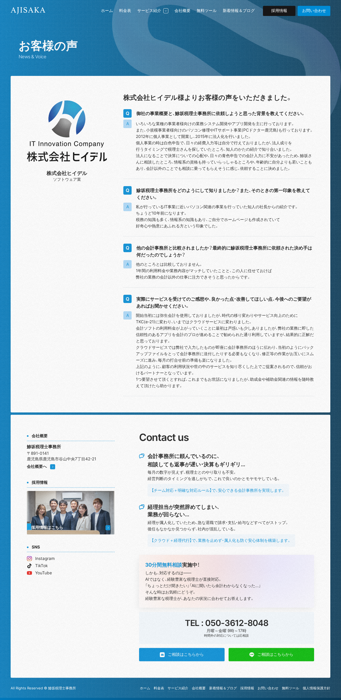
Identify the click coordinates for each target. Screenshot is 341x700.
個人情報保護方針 (316, 688)
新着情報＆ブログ (239, 10)
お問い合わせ (268, 688)
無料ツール (207, 10)
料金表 (125, 10)
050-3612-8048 (236, 623)
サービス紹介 (149, 10)
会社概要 (182, 10)
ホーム (107, 10)
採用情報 (279, 10)
